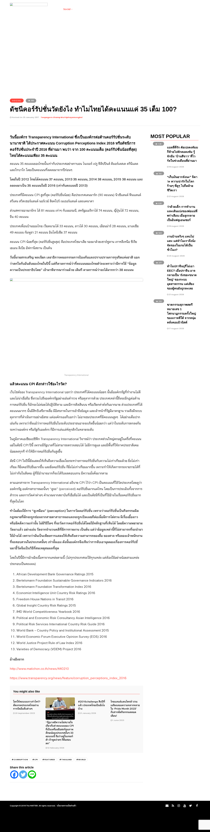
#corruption (20, 759)
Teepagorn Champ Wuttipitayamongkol (62, 117)
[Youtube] (184, 805)
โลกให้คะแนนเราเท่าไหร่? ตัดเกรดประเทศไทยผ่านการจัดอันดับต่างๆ (26, 705)
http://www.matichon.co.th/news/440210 (39, 668)
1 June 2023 (118, 720)
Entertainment (123, 9)
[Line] (32, 774)
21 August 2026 (176, 196)
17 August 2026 (176, 328)
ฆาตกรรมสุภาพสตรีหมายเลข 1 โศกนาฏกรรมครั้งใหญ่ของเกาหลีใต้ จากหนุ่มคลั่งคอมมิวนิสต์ (181, 313)
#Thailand (65, 759)
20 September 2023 (25, 713)
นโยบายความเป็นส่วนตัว (66, 805)
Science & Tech (100, 9)
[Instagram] (178, 805)
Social (67, 9)
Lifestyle (81, 9)
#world (81, 759)
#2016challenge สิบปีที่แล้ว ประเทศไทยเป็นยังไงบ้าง (91, 705)
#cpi (35, 759)
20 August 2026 (176, 256)
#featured (48, 759)
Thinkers (142, 9)
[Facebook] (14, 774)
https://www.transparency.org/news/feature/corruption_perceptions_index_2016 (68, 677)
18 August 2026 (176, 166)
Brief (55, 9)
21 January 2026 (88, 713)
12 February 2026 (56, 748)
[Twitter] (23, 774)
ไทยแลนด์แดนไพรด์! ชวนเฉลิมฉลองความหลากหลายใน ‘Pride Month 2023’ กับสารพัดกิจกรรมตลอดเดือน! (125, 708)
